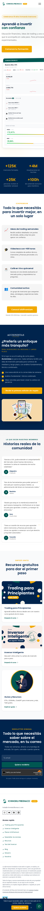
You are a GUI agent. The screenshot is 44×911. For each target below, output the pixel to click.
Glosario (8, 853)
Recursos (8, 841)
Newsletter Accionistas (13, 837)
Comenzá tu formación (16, 49)
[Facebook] (14, 813)
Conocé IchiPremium (22, 309)
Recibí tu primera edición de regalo (22, 391)
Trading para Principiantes (14, 825)
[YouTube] (9, 813)
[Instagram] (4, 813)
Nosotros (8, 856)
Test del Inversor (11, 844)
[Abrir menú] (40, 4)
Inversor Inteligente (12, 828)
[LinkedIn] (19, 813)
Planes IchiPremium (12, 832)
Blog (6, 849)
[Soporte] (39, 906)
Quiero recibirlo (22, 765)
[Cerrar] (31, 907)
